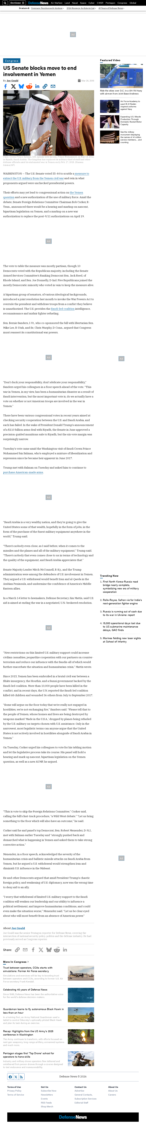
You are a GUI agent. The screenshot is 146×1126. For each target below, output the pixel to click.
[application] (121, 76)
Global (133, 3)
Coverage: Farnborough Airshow (46, 8)
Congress (122, 3)
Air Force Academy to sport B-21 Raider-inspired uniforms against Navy (130, 105)
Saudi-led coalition (63, 308)
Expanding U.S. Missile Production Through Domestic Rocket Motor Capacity (131, 120)
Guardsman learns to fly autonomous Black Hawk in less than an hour (33, 1010)
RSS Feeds (46, 1102)
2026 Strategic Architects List (81, 8)
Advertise (79, 1090)
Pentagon (110, 3)
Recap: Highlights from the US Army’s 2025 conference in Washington (28, 1032)
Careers (112, 1094)
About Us (113, 1090)
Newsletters (47, 1094)
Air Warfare (56, 3)
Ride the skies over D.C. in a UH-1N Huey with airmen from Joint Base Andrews (121, 92)
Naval (75, 3)
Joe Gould (12, 80)
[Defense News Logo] (38, 3)
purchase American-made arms (23, 472)
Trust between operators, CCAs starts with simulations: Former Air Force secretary (27, 969)
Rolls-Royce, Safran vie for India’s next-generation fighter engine (122, 601)
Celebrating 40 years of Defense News (25, 989)
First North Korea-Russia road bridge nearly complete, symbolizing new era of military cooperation (121, 586)
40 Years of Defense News (111, 8)
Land (67, 3)
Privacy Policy (14, 1090)
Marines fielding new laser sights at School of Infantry (122, 639)
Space (83, 3)
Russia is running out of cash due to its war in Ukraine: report (122, 613)
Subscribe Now (48, 1090)
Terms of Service (15, 1094)
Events (44, 1098)
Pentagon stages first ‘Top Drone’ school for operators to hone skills (28, 1054)
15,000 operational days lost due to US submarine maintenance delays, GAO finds (121, 626)
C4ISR (100, 3)
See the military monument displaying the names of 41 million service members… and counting (131, 137)
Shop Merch (47, 1106)
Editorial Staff (81, 1102)
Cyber (92, 3)
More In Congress (14, 961)
